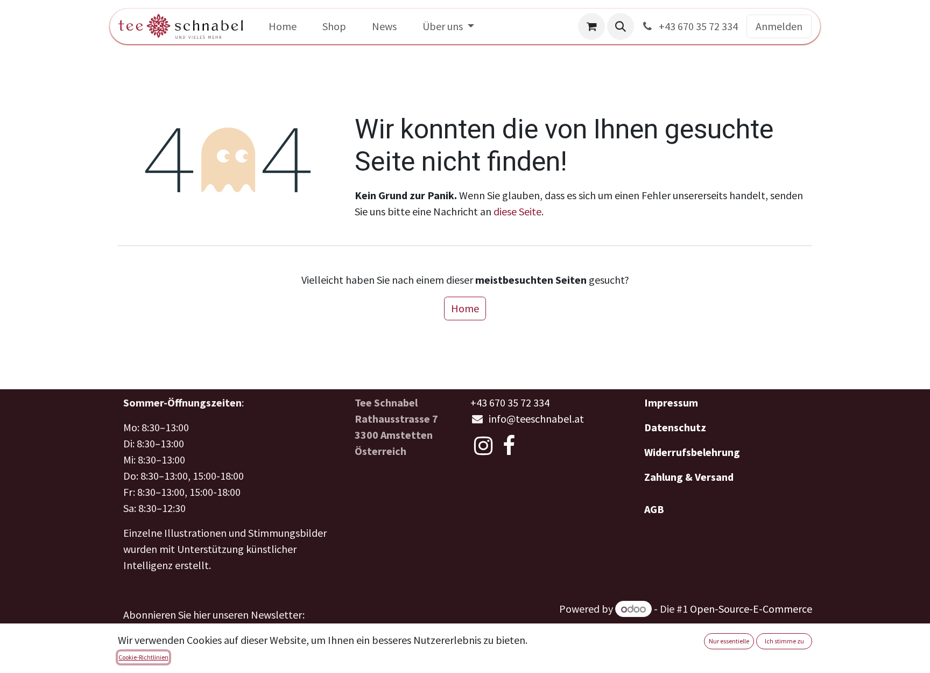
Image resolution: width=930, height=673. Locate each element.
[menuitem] (282, 26)
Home (465, 308)
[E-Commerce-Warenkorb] (591, 26)
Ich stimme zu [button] (784, 641)
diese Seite (517, 211)
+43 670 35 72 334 (697, 26)
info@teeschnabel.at (536, 418)
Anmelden (779, 26)
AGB (654, 509)
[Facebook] (509, 446)
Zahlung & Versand (689, 476)
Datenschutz (675, 427)
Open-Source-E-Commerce (751, 608)
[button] (620, 26)
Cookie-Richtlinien (143, 657)
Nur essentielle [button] (729, 641)
